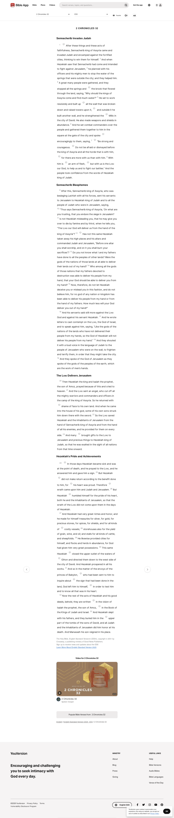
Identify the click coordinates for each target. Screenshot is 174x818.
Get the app (138, 5)
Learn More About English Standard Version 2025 (76, 647)
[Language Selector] (149, 5)
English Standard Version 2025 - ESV (78, 722)
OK (167, 811)
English (59, 722)
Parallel (118, 15)
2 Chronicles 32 (42, 14)
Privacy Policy (32, 803)
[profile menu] (158, 5)
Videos (52, 5)
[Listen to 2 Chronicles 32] (126, 15)
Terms (42, 803)
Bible (34, 5)
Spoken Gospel (68, 702)
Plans (43, 5)
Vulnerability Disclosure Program (23, 806)
